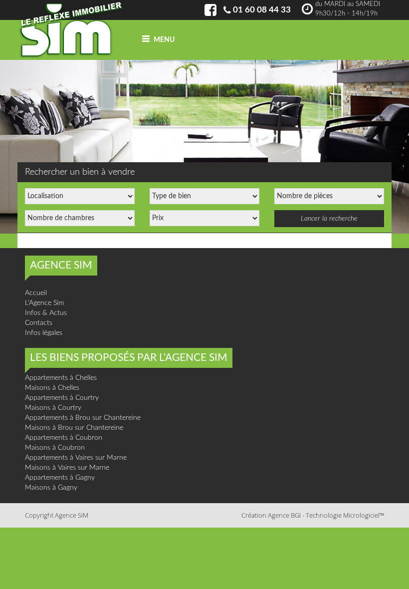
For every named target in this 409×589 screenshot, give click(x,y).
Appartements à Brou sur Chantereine (83, 417)
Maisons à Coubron (55, 447)
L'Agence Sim (44, 302)
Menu (163, 39)
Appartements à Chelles (61, 377)
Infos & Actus (46, 312)
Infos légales (43, 332)
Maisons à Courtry (53, 407)
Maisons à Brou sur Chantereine (74, 427)
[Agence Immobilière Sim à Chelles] (71, 29)
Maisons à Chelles (52, 387)
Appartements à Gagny (60, 477)
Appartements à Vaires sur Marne (76, 457)
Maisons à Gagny (51, 487)
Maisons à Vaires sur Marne (67, 467)
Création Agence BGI (271, 515)
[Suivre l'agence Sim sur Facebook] (210, 12)
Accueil (36, 293)
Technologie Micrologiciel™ (345, 515)
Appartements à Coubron (63, 437)
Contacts (38, 322)
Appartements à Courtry (62, 397)
